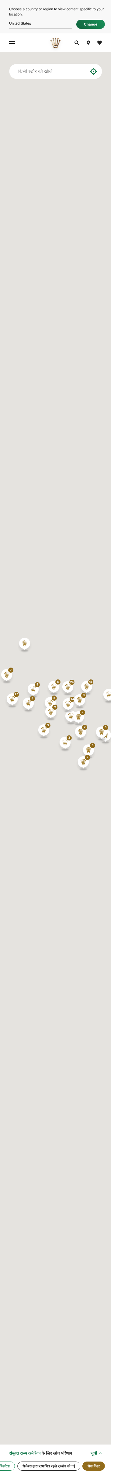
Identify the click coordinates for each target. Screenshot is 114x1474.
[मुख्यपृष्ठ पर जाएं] (55, 42)
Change (90, 24)
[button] (87, 687)
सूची (94, 1453)
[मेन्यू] (13, 42)
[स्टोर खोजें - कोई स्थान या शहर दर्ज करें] (83, 71)
